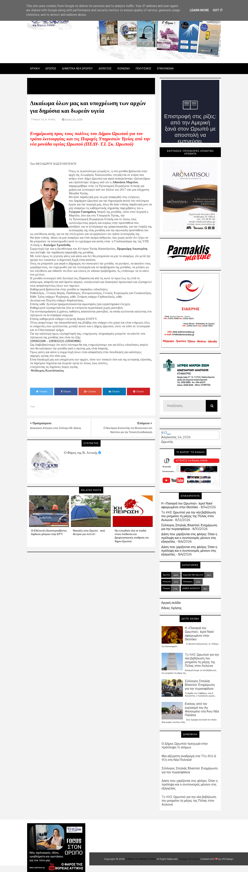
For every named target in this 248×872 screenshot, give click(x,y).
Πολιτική (166, 588)
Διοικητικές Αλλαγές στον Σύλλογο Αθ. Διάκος (55, 427)
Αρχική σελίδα (171, 603)
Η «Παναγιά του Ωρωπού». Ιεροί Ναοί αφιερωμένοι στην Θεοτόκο (186, 505)
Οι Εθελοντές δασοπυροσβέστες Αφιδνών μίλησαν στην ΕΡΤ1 (49, 532)
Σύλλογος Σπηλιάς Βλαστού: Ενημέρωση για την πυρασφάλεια (189, 527)
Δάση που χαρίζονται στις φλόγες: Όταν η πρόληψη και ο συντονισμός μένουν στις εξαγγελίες (189, 537)
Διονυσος (105, 68)
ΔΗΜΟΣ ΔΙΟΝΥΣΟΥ (191, 588)
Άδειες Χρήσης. (171, 608)
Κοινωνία (167, 581)
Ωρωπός (167, 442)
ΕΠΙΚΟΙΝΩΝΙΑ (165, 68)
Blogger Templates (189, 858)
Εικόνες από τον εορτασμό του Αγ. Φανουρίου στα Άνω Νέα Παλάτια (202, 709)
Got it (218, 10)
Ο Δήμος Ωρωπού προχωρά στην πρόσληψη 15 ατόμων (185, 745)
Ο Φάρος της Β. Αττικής (80, 452)
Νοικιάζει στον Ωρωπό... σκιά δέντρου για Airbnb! (89, 532)
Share (67, 391)
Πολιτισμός (188, 581)
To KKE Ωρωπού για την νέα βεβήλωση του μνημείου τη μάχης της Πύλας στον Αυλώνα (188, 516)
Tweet (43, 391)
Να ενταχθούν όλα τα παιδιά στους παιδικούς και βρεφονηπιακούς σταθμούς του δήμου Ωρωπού (132, 536)
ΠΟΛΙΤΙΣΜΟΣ (143, 68)
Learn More (199, 10)
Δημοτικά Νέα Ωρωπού (193, 574)
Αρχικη (35, 68)
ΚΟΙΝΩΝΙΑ (123, 68)
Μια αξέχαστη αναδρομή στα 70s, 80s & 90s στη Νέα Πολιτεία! (189, 758)
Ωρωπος (50, 68)
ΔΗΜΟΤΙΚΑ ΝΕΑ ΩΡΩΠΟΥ (77, 68)
